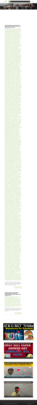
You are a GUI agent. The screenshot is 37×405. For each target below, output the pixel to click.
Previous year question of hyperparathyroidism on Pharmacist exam (13, 161)
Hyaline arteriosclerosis (10, 68)
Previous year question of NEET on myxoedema (11, 174)
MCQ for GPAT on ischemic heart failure (15, 111)
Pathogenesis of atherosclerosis (9, 132)
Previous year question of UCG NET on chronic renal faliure (13, 208)
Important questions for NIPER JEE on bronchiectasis (12, 91)
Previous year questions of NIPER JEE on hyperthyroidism (12, 239)
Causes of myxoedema (13, 40)
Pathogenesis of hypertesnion (15, 135)
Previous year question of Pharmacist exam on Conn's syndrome (13, 196)
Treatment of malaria (17, 268)
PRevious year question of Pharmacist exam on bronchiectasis (13, 193)
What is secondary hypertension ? (17, 278)
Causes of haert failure (7, 39)
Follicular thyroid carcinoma (8, 67)
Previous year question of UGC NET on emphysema (11, 215)
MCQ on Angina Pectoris (13, 114)
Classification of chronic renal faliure (11, 43)
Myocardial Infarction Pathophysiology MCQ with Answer (13, 130)
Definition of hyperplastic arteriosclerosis (15, 53)
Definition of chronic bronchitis (14, 48)
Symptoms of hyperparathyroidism (15, 255)
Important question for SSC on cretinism (10, 75)
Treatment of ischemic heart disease (9, 268)
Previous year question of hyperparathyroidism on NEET (12, 160)
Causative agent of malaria (10, 36)
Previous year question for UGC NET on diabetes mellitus (13, 145)
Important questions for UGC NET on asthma (13, 102)
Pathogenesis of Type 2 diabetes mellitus (12, 138)
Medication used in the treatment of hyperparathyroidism (12, 125)
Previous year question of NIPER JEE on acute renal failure (13, 175)
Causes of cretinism (9, 38)
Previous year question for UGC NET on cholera (13, 145)
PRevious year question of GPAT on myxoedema (13, 159)
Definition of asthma (16, 47)
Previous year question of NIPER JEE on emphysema (12, 183)
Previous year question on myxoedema (12, 228)
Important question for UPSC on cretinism (10, 77)
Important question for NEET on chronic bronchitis (12, 72)
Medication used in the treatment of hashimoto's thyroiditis (12, 124)
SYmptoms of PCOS (17, 258)
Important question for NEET (13, 72)
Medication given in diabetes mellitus (13, 120)
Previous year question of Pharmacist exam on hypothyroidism (13, 202)
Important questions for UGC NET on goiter (12, 105)
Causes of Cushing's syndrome (16, 38)
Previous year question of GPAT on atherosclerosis (13, 150)
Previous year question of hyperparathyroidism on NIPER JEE (13, 160)
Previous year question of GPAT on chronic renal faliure (11, 302)
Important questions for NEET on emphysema (13, 87)
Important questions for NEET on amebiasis (15, 85)
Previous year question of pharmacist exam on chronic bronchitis (12, 193)
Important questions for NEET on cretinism (13, 87)
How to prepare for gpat (11, 297)
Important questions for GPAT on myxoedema (13, 84)
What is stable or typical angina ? (17, 279)
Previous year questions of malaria (14, 235)
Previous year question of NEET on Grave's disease (11, 170)
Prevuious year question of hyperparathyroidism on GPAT (14, 245)
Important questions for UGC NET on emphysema (11, 105)
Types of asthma (7, 271)
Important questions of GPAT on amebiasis (12, 110)
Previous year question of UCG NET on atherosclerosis (11, 208)
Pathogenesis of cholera (16, 132)
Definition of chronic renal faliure (9, 300)
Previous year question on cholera (9, 221)
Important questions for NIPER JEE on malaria (15, 97)
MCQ (14, 297)
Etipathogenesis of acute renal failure (11, 66)
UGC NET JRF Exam (7, 32)
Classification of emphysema (12, 44)
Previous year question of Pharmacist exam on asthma (12, 192)
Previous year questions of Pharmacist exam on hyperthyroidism (13, 240)
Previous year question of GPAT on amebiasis (10, 148)
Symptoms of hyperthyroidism (15, 256)
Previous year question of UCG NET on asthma (14, 207)
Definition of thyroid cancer (8, 59)
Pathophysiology (7, 31)
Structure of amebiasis (17, 248)
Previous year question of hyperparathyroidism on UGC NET (13, 162)
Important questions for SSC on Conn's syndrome (11, 100)
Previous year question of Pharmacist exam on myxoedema (13, 205)
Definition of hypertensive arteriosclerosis (10, 54)
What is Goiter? (17, 274)
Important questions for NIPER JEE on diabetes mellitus (14, 93)
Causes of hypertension (14, 39)
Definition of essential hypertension (12, 51)
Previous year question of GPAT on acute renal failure (14, 147)
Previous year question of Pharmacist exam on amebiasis (13, 190)
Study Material (19, 31)
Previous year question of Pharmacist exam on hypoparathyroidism (12, 201)
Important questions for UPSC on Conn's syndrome (12, 108)
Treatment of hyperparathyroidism (15, 266)
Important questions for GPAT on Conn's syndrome (14, 80)
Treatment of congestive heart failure (12, 263)
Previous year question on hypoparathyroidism (15, 226)
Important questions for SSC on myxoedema (12, 100)
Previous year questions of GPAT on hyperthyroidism (12, 233)
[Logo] (5, 1)
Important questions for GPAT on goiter (13, 82)
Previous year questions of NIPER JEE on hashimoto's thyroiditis (13, 238)
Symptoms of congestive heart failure (15, 252)
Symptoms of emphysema (17, 254)
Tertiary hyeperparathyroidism (8, 259)
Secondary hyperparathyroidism (9, 247)
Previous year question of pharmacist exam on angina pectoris (12, 191)
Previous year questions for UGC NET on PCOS (12, 232)
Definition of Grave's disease (10, 52)
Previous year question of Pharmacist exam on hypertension (12, 201)
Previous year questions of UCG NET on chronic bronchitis (12, 241)
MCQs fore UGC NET (16, 117)
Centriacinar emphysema (8, 41)
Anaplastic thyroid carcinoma (8, 33)
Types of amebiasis (18, 270)
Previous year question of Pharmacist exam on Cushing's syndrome (12, 197)
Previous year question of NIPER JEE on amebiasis (12, 175)
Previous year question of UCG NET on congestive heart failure (13, 209)
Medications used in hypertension (12, 127)
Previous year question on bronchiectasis (15, 220)
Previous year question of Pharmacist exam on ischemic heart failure (12, 203)
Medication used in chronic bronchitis (16, 121)
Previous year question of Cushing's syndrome (12, 146)
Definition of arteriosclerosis (9, 47)
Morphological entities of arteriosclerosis (10, 129)
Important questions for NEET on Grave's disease (14, 88)
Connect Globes (32, 403)
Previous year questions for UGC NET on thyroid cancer (13, 233)
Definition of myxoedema (8, 57)
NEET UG (6, 30)
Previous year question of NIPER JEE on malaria (14, 187)
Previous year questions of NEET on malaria (15, 237)
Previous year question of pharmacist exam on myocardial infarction (12, 204)
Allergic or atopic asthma (14, 32)
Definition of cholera (7, 48)
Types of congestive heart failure (14, 271)
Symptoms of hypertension (8, 256)
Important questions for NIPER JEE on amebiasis (14, 90)
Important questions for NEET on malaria (10, 89)
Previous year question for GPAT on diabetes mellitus (13, 141)
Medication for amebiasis (15, 119)
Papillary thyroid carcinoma (8, 131)
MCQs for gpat (12, 116)
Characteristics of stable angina (15, 41)
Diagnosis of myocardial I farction (16, 59)
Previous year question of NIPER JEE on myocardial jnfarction (12, 188)
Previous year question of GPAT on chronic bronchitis (13, 151)
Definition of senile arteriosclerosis (16, 58)
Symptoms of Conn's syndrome (9, 253)
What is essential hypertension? (10, 274)
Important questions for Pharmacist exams (15, 99)
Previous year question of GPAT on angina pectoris (12, 148)
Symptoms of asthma (10, 251)
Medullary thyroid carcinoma (16, 128)
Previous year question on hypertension (9, 225)
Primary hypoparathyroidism (16, 246)
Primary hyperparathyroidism (8, 246)
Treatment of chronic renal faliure (9, 306)
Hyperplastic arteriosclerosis (16, 68)
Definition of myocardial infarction (17, 56)
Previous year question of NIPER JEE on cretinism (11, 182)
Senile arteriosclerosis (16, 247)
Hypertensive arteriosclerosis (8, 69)
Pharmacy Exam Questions (12, 31)
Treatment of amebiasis (16, 260)
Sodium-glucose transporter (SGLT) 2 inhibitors (13, 248)
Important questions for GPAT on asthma (10, 78)
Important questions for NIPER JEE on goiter (13, 95)
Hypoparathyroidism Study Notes (9, 70)
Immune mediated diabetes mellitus (9, 71)
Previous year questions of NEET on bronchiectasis (13, 236)
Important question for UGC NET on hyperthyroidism (14, 76)
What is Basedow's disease (11, 273)
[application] (18, 351)
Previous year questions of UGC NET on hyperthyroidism (13, 241)
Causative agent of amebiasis (12, 35)
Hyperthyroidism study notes (16, 69)
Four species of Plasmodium (15, 67)
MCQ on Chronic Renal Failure (14, 115)
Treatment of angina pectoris (8, 261)
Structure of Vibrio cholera (8, 249)
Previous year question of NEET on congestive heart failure (14, 167)
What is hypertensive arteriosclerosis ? (9, 275)
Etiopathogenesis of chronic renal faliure (13, 63)
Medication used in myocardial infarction (10, 122)
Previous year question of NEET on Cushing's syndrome (12, 168)
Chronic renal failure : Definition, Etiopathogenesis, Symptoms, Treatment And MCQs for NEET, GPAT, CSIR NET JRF (13, 294)
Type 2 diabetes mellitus (12, 270)
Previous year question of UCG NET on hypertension (12, 210)
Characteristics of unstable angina (9, 42)
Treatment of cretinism (12, 264)
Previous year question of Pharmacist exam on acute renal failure (13, 189)
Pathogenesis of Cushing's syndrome (9, 133)
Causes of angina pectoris (8, 37)
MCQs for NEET (17, 116)
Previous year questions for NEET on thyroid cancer (13, 230)
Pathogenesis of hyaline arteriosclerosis (9, 134)
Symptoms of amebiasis (13, 250)
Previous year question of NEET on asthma (10, 165)
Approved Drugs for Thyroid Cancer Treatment (15, 34)
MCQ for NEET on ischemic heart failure (10, 112)
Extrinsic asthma (19, 66)
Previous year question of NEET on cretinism (10, 168)
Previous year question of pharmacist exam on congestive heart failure (13, 195)
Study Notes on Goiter (14, 249)
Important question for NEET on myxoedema (14, 74)
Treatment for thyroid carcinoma (9, 260)
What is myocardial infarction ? (17, 276)
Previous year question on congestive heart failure (11, 222)
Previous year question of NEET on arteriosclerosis (13, 164)
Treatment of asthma (15, 261)
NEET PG (17, 297)
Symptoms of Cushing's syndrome (9, 254)
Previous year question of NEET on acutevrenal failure (13, 163)
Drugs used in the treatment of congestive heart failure (13, 62)
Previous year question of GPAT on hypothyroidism (11, 157)
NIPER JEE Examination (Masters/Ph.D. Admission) (13, 30)
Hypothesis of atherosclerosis (17, 70)
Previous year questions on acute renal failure (12, 242)
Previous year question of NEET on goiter (16, 169)
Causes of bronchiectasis (15, 37)
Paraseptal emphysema (15, 131)
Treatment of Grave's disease (12, 265)
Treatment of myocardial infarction (9, 269)
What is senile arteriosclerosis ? (8, 279)
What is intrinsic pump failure (9, 276)
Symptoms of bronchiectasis (16, 251)
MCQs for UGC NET (10, 117)
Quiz (16, 31)
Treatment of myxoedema (17, 269)
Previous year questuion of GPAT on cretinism (12, 244)
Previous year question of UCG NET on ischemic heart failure (13, 211)
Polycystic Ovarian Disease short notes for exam (11, 139)
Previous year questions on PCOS (12, 243)
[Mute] (30, 377)
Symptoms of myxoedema (11, 258)
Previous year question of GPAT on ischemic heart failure (13, 158)
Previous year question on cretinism (17, 223)
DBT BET (13, 296)
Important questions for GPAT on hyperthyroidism (13, 82)
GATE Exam (16, 296)
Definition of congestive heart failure (14, 49)
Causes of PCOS (19, 40)
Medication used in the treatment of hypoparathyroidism (13, 126)
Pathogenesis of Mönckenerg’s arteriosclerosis (10, 136)
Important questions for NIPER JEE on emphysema (11, 94)
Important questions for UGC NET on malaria (14, 107)
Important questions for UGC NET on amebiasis (12, 101)
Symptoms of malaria (10, 257)
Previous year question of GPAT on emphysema (10, 154)
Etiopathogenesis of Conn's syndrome (9, 64)
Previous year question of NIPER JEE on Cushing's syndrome (13, 183)
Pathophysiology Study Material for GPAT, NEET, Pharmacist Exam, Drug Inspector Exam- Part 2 (12, 26)
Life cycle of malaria (7, 111)
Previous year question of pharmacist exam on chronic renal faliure (13, 194)
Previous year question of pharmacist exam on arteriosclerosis (12, 191)
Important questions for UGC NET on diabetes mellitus (14, 104)
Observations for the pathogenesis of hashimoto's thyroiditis (12, 130)
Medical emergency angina (8, 119)
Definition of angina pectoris (14, 46)
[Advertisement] (18, 15)
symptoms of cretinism (16, 253)
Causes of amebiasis (16, 36)
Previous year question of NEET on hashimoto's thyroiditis (13, 170)
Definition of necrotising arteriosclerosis (16, 57)
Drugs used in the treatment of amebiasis (12, 61)
